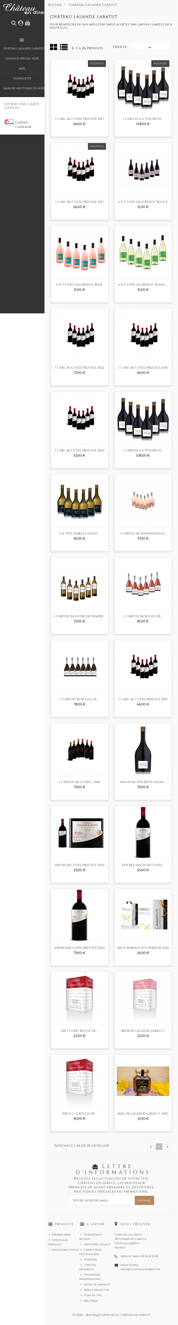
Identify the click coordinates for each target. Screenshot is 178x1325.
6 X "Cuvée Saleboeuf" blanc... (143, 285)
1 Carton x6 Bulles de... (79, 699)
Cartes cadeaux (23, 124)
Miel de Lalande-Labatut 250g (142, 1114)
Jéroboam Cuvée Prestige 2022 (79, 948)
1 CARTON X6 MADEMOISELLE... (143, 533)
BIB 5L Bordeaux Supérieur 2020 (143, 948)
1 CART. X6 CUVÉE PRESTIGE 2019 (143, 699)
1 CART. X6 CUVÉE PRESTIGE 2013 (79, 119)
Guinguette (22, 78)
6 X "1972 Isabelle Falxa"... (79, 533)
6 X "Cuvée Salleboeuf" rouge (143, 202)
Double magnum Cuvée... (143, 865)
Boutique (91, 1301)
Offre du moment (97, 1284)
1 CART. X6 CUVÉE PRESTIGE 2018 (143, 368)
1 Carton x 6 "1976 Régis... (143, 119)
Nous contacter (96, 1290)
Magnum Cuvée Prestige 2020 (79, 865)
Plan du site (93, 1295)
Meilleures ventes (65, 1250)
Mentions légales (97, 1244)
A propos (90, 1260)
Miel (22, 68)
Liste (64, 49)
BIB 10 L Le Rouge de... (79, 1114)
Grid (54, 47)
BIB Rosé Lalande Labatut (143, 1031)
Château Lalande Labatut (23, 48)
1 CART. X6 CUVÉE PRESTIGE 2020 (79, 450)
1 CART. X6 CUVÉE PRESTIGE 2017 (79, 202)
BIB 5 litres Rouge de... (79, 1031)
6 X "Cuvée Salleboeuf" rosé (79, 285)
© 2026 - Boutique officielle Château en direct (111, 1315)
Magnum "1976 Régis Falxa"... (143, 782)
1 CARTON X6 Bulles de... (143, 616)
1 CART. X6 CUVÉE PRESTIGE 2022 (79, 368)
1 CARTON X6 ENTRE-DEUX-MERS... (79, 616)
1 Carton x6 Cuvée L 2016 (79, 782)
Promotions (61, 1235)
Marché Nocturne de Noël (23, 88)
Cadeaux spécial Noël (22, 58)
